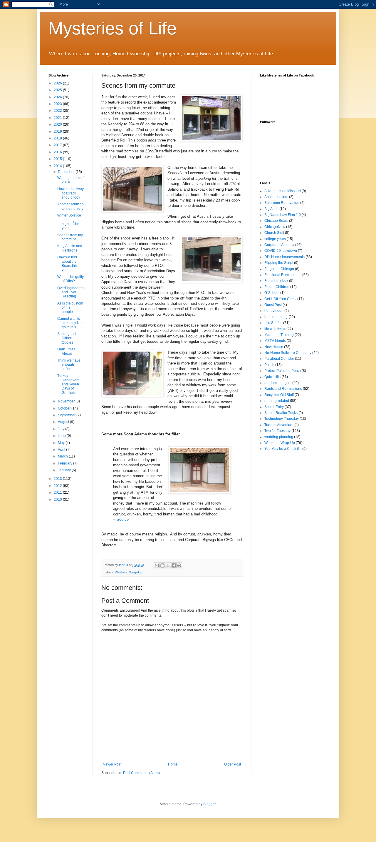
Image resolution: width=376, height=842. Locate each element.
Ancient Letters (276, 197)
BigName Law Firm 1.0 (282, 215)
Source (123, 519)
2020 (58, 124)
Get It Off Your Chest (280, 299)
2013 (58, 479)
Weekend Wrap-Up (128, 572)
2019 (58, 131)
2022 (58, 111)
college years (275, 239)
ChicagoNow (274, 227)
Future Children (276, 287)
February (65, 463)
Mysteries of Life (112, 28)
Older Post (232, 764)
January (65, 470)
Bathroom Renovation (281, 203)
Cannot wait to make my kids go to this (70, 323)
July (61, 429)
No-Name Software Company (287, 353)
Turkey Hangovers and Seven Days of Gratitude (68, 384)
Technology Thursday (281, 419)
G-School (271, 293)
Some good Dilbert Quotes (66, 338)
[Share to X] (168, 565)
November (66, 401)
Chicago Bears (276, 221)
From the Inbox (276, 281)
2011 (58, 492)
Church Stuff (274, 233)
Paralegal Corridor (279, 359)
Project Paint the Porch (282, 371)
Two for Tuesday (277, 431)
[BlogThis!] (162, 565)
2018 (58, 138)
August (64, 422)
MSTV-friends (275, 341)
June (62, 436)
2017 (58, 145)
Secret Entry (274, 407)
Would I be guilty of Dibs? (70, 279)
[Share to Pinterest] (179, 565)
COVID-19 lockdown (280, 251)
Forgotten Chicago (279, 269)
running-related (276, 401)
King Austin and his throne (69, 248)
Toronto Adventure (278, 425)
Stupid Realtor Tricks (281, 413)
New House (273, 347)
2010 (58, 499)
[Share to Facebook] (174, 565)
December (66, 172)
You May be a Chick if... (282, 449)
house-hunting (276, 317)
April (62, 449)
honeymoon (273, 311)
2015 (58, 159)
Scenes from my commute (70, 237)
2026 (58, 83)
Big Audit (271, 209)
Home (173, 764)
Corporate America (279, 245)
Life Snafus (273, 323)
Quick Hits (272, 377)
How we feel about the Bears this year (67, 263)
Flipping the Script (278, 263)
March (63, 456)
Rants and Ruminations (283, 389)
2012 (58, 486)
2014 (58, 166)
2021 (58, 118)
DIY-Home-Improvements (284, 257)
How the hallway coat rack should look (70, 193)
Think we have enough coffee (68, 364)
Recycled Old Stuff (279, 395)
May (62, 443)
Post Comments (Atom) (141, 773)
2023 (58, 104)
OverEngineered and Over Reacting (70, 292)
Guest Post (273, 305)
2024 (58, 97)
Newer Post (112, 764)
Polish (269, 365)
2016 (58, 152)
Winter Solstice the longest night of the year (69, 221)
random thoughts (277, 383)
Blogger (209, 804)
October (64, 408)
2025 (58, 90)
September (67, 415)
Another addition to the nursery (70, 206)
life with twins (275, 329)
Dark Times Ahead (66, 351)
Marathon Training (279, 335)
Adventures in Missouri (282, 191)
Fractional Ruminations (282, 275)
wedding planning (278, 437)
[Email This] (157, 565)
